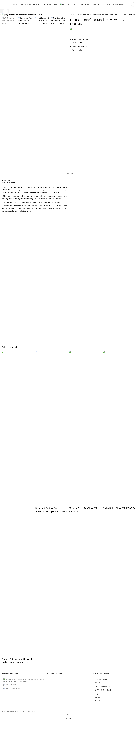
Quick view (4, 655)
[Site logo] (68, 4)
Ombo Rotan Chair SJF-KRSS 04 (119, 508)
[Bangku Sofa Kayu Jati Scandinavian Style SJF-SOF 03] (51, 426)
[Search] (133, 5)
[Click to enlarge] (5, 11)
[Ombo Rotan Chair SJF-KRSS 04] (119, 426)
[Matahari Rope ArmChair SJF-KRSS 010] (85, 426)
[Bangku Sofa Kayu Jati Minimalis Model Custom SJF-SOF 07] (18, 426)
